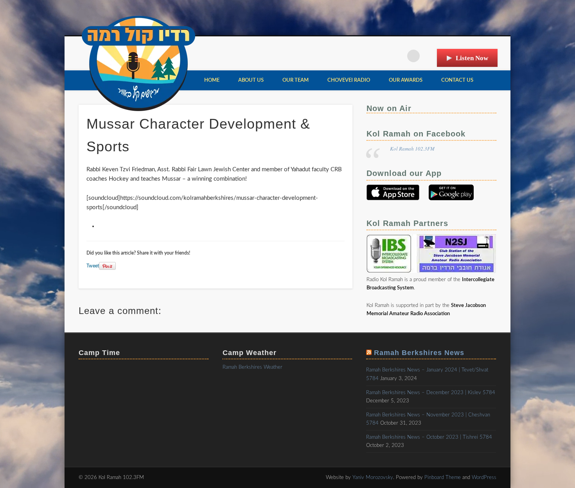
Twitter (397, 56)
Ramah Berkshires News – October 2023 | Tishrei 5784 (429, 437)
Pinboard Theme (442, 477)
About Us (251, 80)
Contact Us (457, 80)
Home (211, 80)
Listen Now (472, 58)
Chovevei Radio (348, 80)
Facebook (381, 56)
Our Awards (405, 80)
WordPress (484, 477)
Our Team (295, 80)
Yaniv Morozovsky (372, 477)
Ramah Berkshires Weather (252, 367)
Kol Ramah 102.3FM (412, 148)
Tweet (92, 266)
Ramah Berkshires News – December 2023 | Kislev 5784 (430, 392)
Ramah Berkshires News (419, 353)
